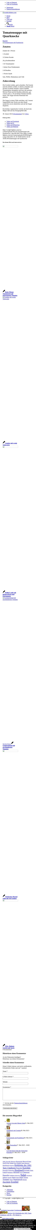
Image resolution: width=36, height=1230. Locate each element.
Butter (29, 1161)
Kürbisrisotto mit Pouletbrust (15, 1138)
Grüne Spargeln (25, 1163)
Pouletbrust (12, 1175)
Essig (15, 1163)
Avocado (8, 1161)
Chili (4, 1163)
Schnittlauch (29, 1175)
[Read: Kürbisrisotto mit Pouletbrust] (8, 1136)
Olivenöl (16, 1172)
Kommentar (7, 1087)
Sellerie (5, 1177)
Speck (14, 1177)
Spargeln (9, 1177)
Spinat (17, 1177)
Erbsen (11, 1163)
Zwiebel (14, 1182)
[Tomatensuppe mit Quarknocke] (13, 42)
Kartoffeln (5, 1170)
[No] (31, 1229)
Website (5, 1082)
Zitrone (25, 1179)
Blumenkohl (19, 1161)
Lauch (5, 1172)
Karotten (26, 1168)
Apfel (4, 1161)
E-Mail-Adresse (8, 1076)
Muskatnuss (10, 1172)
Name (5, 1071)
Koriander (27, 1170)
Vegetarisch (17, 1179)
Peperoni (26, 1172)
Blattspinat (13, 1161)
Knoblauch (19, 1170)
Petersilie (6, 1175)
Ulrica (27, 114)
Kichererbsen (11, 1170)
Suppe (21, 1177)
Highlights (11, 1165)
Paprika (21, 1172)
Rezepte (5, 41)
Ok (15, 1229)
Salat (23, 1174)
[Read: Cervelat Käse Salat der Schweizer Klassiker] (8, 1149)
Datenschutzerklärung (13, 9)
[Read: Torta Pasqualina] (8, 1143)
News (8, 1193)
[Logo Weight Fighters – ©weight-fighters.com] (9, 12)
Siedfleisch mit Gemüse (14, 1130)
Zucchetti (6, 1182)
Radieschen (17, 1175)
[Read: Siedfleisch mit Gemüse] (8, 1129)
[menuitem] (20, 7)
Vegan (11, 1179)
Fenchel (19, 1163)
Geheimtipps (10, 1191)
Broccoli (25, 1161)
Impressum (10, 7)
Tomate (26, 1177)
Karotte (19, 1168)
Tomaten (6, 1179)
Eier (8, 1163)
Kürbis (31, 1170)
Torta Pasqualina (12, 1145)
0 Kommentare (17, 114)
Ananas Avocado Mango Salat (16, 1123)
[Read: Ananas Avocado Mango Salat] (8, 1121)
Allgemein (10, 1189)
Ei (6, 1163)
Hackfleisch (6, 1165)
